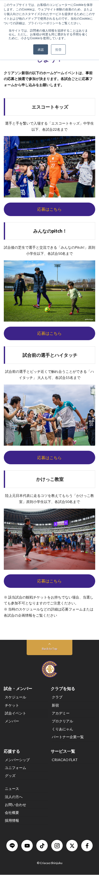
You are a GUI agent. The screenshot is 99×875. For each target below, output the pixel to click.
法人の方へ (14, 796)
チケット (12, 705)
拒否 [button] (58, 49)
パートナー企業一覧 (68, 737)
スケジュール (15, 697)
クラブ (57, 697)
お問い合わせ (15, 804)
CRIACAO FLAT (65, 760)
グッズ (10, 776)
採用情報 (12, 820)
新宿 (55, 705)
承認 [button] (41, 49)
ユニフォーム (15, 767)
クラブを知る (63, 688)
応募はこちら (49, 209)
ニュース (12, 789)
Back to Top (49, 649)
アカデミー (61, 713)
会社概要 (12, 812)
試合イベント (15, 713)
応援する (12, 751)
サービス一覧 (63, 751)
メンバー (12, 721)
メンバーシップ (17, 760)
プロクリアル (62, 721)
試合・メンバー (18, 688)
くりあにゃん (62, 729)
